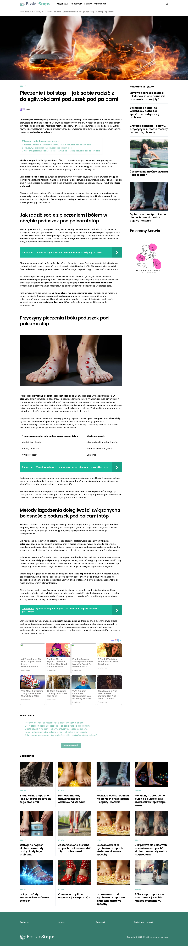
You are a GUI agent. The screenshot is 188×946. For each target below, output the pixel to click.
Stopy (38, 12)
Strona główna (26, 12)
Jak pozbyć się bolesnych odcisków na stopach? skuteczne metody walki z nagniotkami (151, 849)
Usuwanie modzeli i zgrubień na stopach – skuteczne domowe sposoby (111, 849)
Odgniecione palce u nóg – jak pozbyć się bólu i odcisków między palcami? (61, 735)
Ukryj (55, 141)
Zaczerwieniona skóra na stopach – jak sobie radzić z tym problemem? (74, 848)
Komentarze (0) (71, 745)
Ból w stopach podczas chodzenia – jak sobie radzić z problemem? (57, 726)
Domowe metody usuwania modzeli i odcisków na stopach (71, 799)
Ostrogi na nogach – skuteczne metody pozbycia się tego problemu (33, 849)
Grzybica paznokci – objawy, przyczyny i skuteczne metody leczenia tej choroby (149, 129)
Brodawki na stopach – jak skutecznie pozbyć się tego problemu (35, 799)
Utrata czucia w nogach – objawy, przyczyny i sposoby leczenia (56, 729)
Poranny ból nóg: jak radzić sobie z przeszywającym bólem (54, 722)
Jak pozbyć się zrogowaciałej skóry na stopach (34, 898)
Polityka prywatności (144, 922)
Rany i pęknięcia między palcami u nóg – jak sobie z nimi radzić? (56, 732)
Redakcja (24, 922)
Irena (28, 109)
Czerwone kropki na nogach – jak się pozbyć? (74, 896)
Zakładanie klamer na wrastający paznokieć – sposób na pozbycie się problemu (145, 112)
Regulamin (101, 922)
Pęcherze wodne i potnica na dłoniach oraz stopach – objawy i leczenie (148, 217)
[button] (167, 4)
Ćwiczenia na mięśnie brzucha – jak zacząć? (149, 173)
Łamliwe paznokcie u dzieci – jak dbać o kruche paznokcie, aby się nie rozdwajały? (148, 96)
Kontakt (61, 922)
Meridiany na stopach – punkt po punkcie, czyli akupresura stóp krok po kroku (150, 800)
